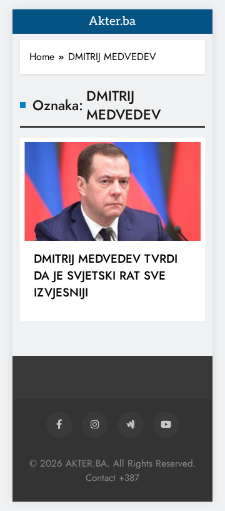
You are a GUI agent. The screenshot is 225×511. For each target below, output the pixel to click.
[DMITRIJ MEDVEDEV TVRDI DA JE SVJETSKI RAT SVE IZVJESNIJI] (112, 191)
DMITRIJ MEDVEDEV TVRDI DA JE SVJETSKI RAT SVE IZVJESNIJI (106, 275)
